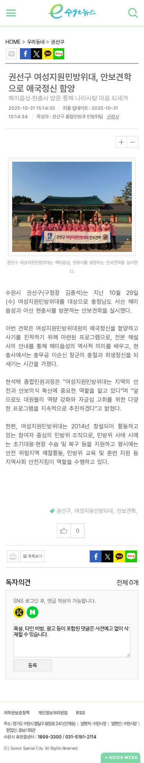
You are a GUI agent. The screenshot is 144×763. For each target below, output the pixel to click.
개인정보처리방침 (53, 713)
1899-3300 (50, 737)
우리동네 (36, 42)
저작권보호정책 (17, 713)
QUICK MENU (123, 757)
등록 (32, 665)
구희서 (112, 116)
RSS (80, 713)
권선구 (57, 42)
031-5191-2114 (81, 737)
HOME (13, 42)
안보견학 (126, 511)
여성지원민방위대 (94, 511)
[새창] (36, 53)
